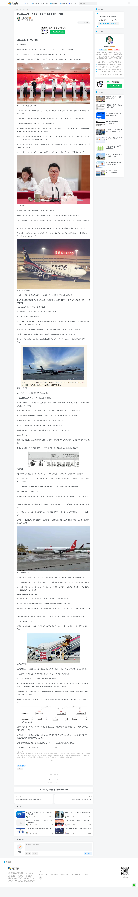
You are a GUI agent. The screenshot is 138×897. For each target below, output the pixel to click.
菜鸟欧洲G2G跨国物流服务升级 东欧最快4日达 (114, 114)
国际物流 (55, 3)
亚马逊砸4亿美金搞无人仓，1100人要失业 (110, 72)
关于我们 (40, 871)
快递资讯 (45, 3)
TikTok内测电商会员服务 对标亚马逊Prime (110, 74)
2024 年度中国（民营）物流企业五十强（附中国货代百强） (39, 813)
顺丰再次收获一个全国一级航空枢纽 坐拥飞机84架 (40, 14)
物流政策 (64, 3)
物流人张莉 (24, 18)
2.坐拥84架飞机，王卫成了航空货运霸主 (109, 20)
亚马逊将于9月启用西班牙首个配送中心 (109, 67)
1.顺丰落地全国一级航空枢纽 (107, 17)
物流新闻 (36, 3)
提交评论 (87, 853)
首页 (28, 3)
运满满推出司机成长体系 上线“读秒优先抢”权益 (78, 829)
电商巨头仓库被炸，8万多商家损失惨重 (109, 69)
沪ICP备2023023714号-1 (77, 874)
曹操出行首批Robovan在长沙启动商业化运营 (114, 155)
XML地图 (86, 874)
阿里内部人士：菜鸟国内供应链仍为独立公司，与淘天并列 (114, 131)
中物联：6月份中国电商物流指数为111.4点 (113, 163)
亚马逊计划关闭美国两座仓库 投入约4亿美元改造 (110, 64)
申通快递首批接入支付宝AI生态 (114, 139)
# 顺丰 (20, 769)
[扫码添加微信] (134, 885)
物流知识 (73, 3)
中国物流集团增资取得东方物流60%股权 (114, 106)
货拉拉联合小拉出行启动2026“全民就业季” (77, 820)
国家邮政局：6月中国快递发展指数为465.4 (113, 147)
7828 (102, 50)
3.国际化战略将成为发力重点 (107, 23)
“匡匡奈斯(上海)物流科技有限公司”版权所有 (59, 874)
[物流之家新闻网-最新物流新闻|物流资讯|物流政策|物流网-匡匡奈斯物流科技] (13, 3)
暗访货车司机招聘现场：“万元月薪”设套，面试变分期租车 (39, 821)
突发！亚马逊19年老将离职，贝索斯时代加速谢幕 (110, 62)
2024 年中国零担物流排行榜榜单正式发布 (38, 828)
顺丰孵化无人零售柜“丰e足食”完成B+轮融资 (77, 812)
